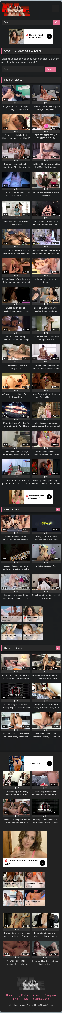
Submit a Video (41, 999)
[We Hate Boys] (25, 10)
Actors (36, 995)
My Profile (23, 995)
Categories (50, 995)
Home (9, 995)
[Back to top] (53, 1004)
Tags (25, 999)
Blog (15, 999)
